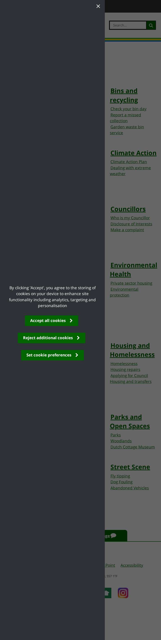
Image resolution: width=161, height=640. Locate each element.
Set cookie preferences (48, 355)
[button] (98, 6)
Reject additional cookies (48, 337)
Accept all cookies (48, 320)
